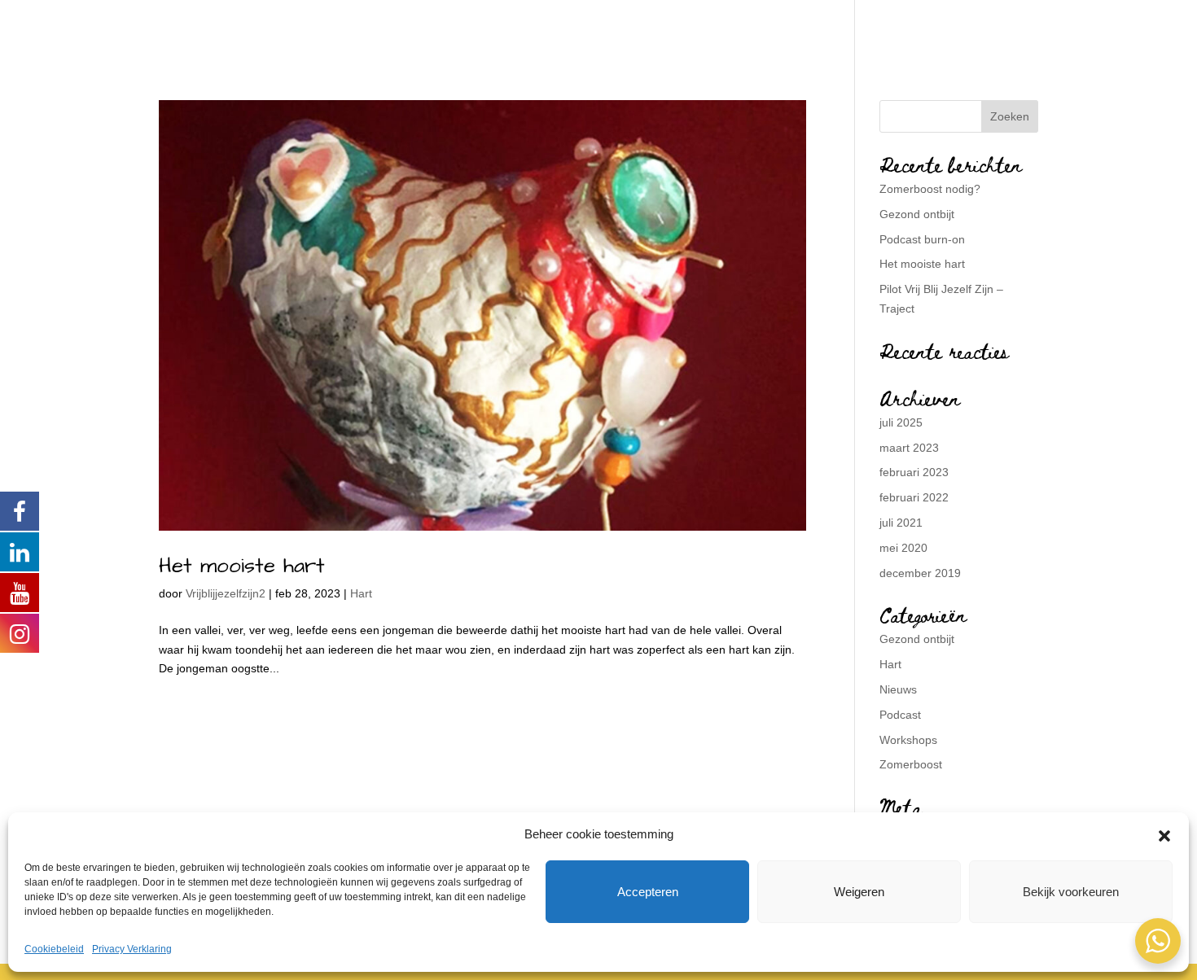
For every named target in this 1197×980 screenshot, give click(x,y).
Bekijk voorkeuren (1071, 892)
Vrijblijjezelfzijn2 (225, 593)
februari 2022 (914, 497)
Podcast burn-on (922, 239)
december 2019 (920, 573)
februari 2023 (914, 472)
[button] (1164, 834)
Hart (361, 593)
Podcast (900, 714)
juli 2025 (901, 422)
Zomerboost (910, 764)
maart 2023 (909, 447)
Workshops (908, 739)
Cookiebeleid (54, 949)
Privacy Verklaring (132, 949)
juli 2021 (901, 522)
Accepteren (647, 892)
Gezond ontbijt (916, 214)
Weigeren (859, 892)
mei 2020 (903, 547)
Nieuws (898, 689)
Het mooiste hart (242, 565)
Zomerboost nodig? (929, 188)
